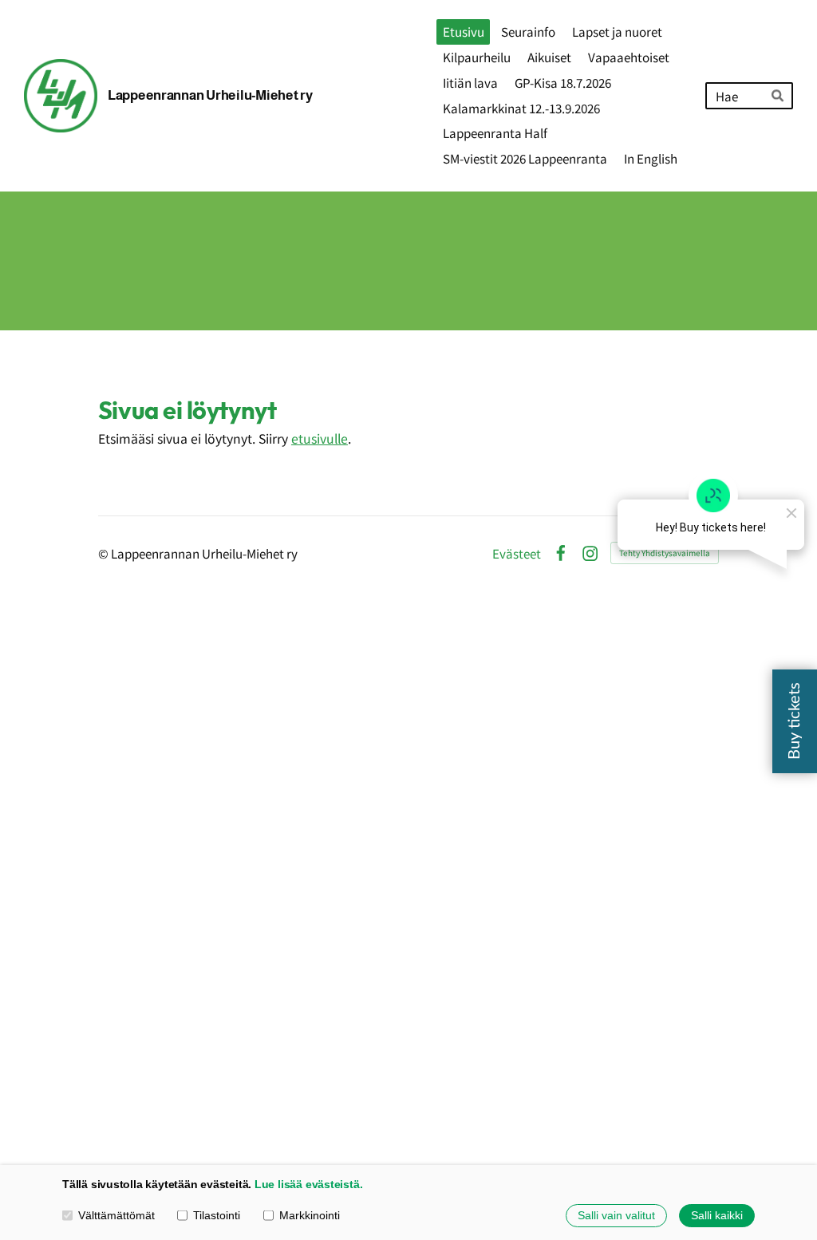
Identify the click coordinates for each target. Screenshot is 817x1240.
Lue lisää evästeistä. (309, 1184)
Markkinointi (309, 1215)
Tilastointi (216, 1215)
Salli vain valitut (616, 1215)
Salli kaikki (717, 1215)
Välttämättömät (116, 1215)
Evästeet (516, 553)
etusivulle (319, 438)
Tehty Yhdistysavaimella (664, 553)
